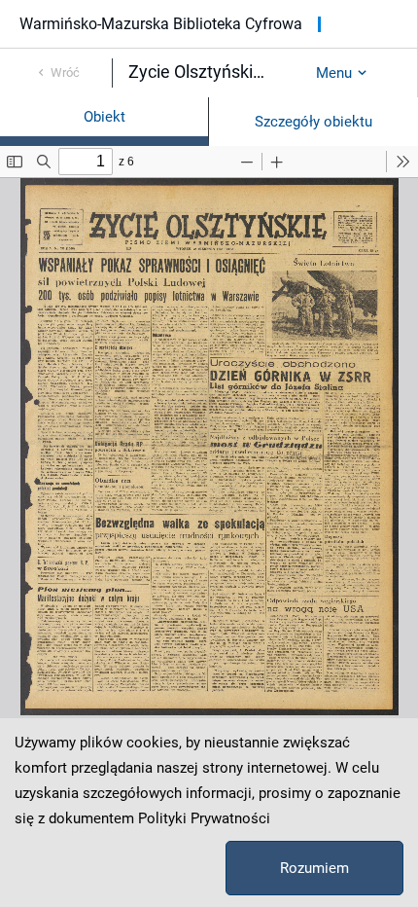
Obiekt (104, 117)
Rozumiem (314, 868)
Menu (334, 73)
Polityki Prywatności (204, 818)
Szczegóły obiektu (313, 121)
